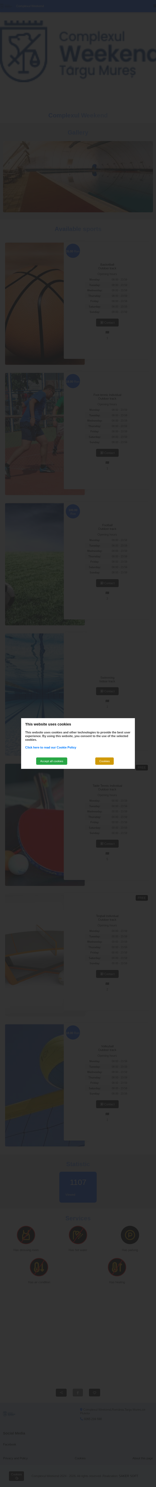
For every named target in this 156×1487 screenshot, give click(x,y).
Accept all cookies (51, 761)
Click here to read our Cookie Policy (50, 747)
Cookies (104, 761)
